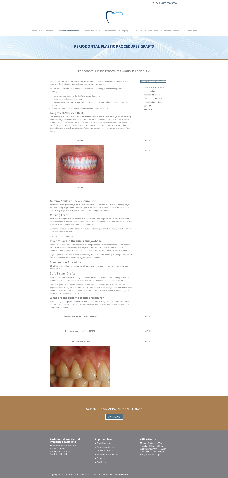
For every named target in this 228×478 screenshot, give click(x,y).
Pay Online (148, 109)
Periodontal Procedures (69, 31)
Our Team (138, 31)
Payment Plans (190, 31)
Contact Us (35, 31)
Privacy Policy (121, 474)
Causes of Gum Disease (153, 98)
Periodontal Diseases (152, 95)
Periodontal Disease (170, 31)
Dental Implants (91, 31)
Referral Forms (151, 31)
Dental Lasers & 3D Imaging (116, 31)
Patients (49, 31)
